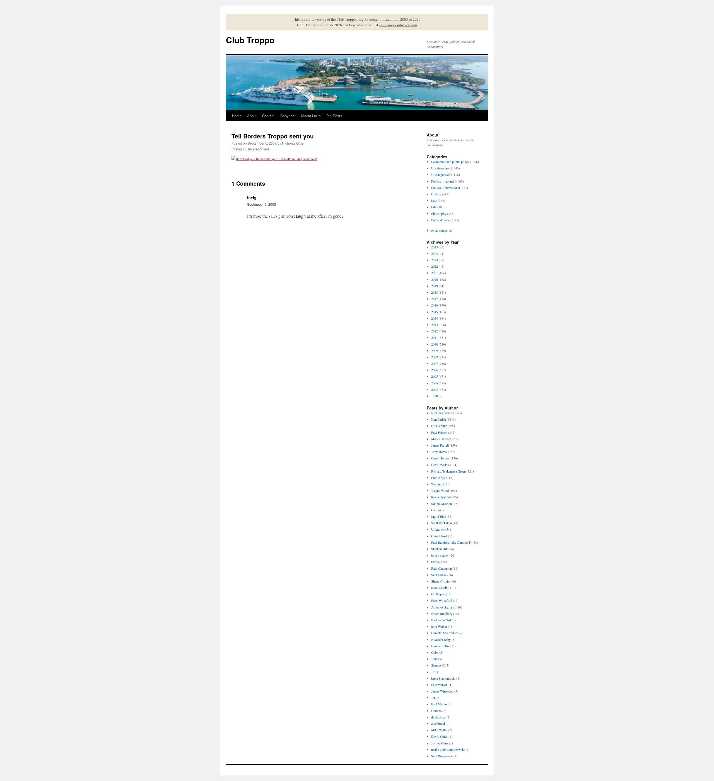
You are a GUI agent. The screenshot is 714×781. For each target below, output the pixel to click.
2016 (434, 305)
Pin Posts (334, 115)
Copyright (288, 115)
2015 (434, 312)
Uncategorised (258, 149)
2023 (434, 260)
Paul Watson (439, 684)
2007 (434, 363)
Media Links (311, 115)
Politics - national (442, 181)
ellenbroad (438, 723)
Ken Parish (438, 419)
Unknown (438, 529)
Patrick (435, 561)
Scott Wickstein (441, 523)
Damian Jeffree (441, 646)
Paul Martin (439, 704)
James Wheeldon (442, 691)
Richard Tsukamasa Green (448, 471)
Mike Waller (439, 730)
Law (434, 200)
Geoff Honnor (440, 458)
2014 (434, 318)
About (252, 115)
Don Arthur (439, 425)
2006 (434, 370)
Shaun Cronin (440, 581)
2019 (434, 286)
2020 (434, 279)
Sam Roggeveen (442, 756)
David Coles (439, 736)
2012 (434, 331)
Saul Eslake (439, 574)
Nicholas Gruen (294, 143)
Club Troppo (250, 40)
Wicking (436, 484)
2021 (434, 272)
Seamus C (438, 665)
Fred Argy (438, 477)
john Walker (439, 626)
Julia (434, 659)
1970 (434, 396)
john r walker (440, 555)
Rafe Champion (441, 568)
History (436, 194)
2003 (434, 389)
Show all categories (439, 230)
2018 (434, 292)
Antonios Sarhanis (443, 607)
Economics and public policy (450, 161)
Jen (433, 697)
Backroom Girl (441, 620)
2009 (434, 350)
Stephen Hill (439, 549)
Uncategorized (440, 168)
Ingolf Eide (438, 516)
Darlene (436, 710)
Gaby (434, 652)
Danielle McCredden (445, 633)
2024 (434, 253)
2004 (434, 383)
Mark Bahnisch (441, 439)
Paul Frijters (439, 432)
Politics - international (445, 187)
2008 (434, 357)
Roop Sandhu (440, 587)
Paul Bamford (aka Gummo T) (451, 542)
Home (237, 115)
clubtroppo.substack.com (398, 24)
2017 (434, 298)
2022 (434, 266)
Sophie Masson (441, 503)
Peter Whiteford (441, 600)
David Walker (440, 465)
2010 (434, 344)
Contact (268, 115)
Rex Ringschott (441, 497)
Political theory (441, 220)
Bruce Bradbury (441, 613)
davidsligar (438, 717)
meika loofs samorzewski (448, 749)
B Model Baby (441, 639)
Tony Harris (439, 451)
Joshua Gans (439, 743)
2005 (434, 376)
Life (433, 207)
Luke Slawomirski (443, 678)
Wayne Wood (440, 490)
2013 (434, 324)
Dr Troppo (438, 594)
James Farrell (440, 445)
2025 (434, 247)
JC (433, 672)
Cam (434, 510)
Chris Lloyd (439, 536)
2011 (434, 337)
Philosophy (438, 213)
